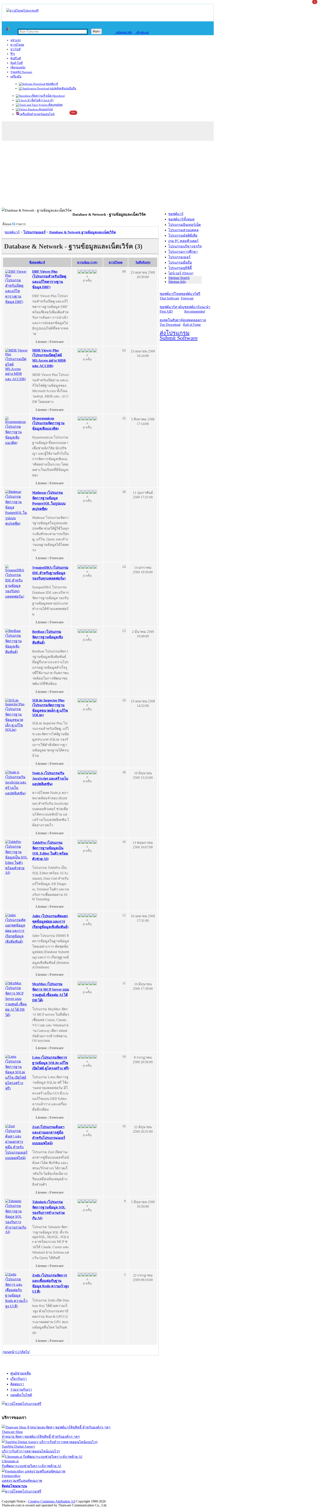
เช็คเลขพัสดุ (55, 104)
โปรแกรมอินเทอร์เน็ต (184, 224)
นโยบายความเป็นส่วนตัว (57, 1497)
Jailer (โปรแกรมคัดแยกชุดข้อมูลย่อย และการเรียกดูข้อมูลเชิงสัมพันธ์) (50, 921)
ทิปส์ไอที (15, 58)
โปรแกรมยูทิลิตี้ (180, 268)
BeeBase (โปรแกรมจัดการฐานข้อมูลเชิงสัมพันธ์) (47, 637)
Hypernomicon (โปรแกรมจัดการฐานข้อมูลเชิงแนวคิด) (48, 423)
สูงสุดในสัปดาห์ (171, 322)
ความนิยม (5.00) (87, 262)
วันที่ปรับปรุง (142, 262)
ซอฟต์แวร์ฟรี (190, 296)
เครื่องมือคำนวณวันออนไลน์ (37, 114)
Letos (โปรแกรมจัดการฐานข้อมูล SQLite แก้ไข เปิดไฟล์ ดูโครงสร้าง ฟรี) (50, 1063)
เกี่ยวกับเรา (18, 1379)
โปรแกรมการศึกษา (183, 251)
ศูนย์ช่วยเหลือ (20, 1373)
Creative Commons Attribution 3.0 (51, 1501)
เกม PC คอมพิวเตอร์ (183, 241)
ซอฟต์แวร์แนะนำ (197, 309)
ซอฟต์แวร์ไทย (170, 296)
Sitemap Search (179, 278)
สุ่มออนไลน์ (45, 109)
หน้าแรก (15, 40)
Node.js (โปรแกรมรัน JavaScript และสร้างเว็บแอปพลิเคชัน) (50, 778)
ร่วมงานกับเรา (21, 1389)
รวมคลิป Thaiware (21, 72)
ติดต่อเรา (17, 1384)
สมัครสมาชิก (123, 32)
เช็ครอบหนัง (17, 67)
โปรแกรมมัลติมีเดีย (182, 235)
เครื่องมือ (15, 76)
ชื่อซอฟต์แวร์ (37, 262)
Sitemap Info (177, 281)
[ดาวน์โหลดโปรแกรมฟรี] (22, 10)
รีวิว (12, 53)
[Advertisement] (159, 175)
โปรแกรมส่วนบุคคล (183, 230)
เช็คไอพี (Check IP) (41, 100)
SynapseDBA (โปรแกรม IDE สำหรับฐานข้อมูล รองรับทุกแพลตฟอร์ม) (50, 573)
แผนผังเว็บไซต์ (21, 1395)
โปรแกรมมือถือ (180, 262)
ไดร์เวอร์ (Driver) (180, 273)
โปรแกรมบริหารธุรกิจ (185, 246)
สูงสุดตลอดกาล (194, 322)
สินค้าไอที (16, 63)
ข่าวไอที (15, 49)
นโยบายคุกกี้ (89, 1497)
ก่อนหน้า (9, 1352)
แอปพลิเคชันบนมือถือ (62, 88)
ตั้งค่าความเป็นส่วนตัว (18, 1497)
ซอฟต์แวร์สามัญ (172, 309)
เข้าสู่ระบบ (141, 32)
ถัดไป (25, 1352)
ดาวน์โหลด (17, 44)
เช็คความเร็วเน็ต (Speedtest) (48, 95)
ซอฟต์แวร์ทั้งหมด (181, 219)
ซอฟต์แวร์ (51, 84)
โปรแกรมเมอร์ (179, 257)
